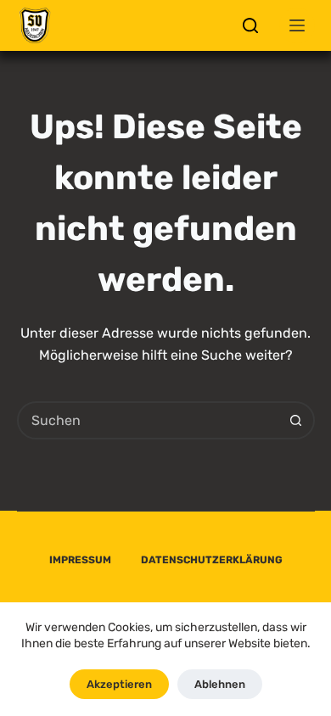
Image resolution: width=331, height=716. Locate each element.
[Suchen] (250, 25)
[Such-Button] (295, 420)
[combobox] (148, 420)
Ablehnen (219, 684)
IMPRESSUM (80, 560)
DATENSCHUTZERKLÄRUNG (212, 560)
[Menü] (297, 25)
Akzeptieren (119, 684)
